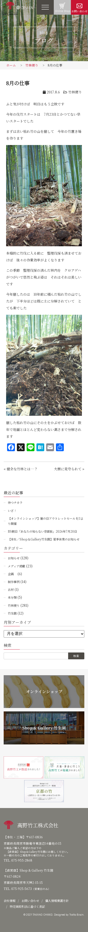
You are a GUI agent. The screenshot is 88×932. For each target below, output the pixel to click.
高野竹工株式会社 (37, 825)
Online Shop (62, 11)
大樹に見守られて (67, 468)
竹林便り (31, 65)
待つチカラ (15, 502)
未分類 (12, 597)
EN (31, 8)
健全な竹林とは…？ (22, 468)
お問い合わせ (79, 11)
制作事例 (14, 582)
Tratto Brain (76, 914)
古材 (11, 589)
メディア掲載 (16, 566)
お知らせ (14, 558)
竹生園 (12, 613)
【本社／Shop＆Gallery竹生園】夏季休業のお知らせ (43, 539)
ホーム (11, 65)
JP (23, 8)
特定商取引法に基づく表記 (27, 906)
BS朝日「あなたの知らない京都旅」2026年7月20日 (42, 531)
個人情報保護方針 (57, 900)
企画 (12, 574)
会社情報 (9, 900)
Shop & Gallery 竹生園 (36, 870)
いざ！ (12, 510)
